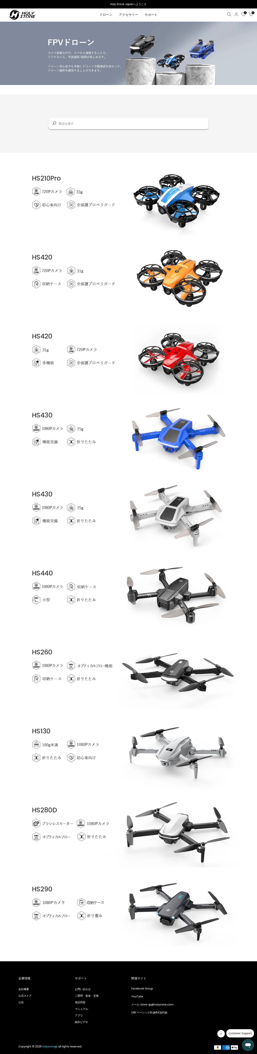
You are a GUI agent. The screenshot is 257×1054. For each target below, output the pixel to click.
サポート (151, 15)
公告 (21, 1002)
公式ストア (25, 996)
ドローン (106, 15)
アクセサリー (128, 15)
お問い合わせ (83, 989)
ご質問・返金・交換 (87, 996)
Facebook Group (142, 988)
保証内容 (80, 1002)
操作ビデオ (81, 1022)
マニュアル (81, 1009)
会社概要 (23, 989)
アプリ (79, 1015)
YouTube (137, 996)
